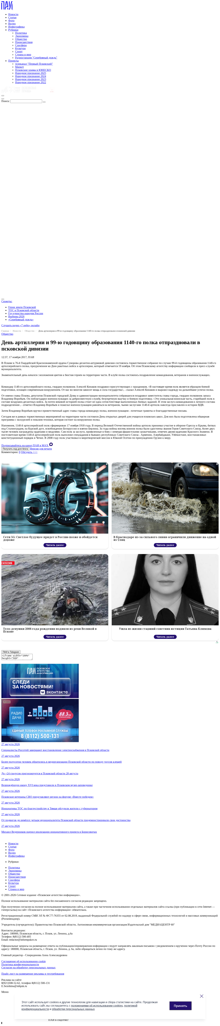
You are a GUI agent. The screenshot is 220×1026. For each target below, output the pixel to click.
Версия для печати (41, 448)
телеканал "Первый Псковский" (34, 63)
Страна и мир (23, 54)
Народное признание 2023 (30, 79)
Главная (5, 331)
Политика (21, 32)
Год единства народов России (25, 313)
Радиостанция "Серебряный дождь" (36, 57)
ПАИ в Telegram (11, 652)
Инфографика (16, 26)
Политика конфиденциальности (20, 964)
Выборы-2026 (16, 316)
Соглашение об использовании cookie (23, 961)
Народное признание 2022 (30, 82)
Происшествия (23, 42)
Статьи (12, 17)
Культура (20, 48)
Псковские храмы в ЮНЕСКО (33, 70)
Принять (180, 1006)
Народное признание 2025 (30, 73)
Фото (11, 20)
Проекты (13, 60)
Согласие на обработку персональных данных (28, 967)
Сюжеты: (6, 301)
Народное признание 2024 (30, 76)
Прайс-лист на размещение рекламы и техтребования (32, 973)
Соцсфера (21, 45)
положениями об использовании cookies (97, 1005)
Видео (12, 23)
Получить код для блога (15, 449)
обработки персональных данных (73, 1009)
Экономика (21, 36)
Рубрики (13, 29)
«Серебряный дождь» (21, 319)
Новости (13, 14)
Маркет (19, 66)
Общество (21, 39)
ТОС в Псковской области (23, 310)
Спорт (19, 51)
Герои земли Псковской (22, 307)
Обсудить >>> (29, 452)
